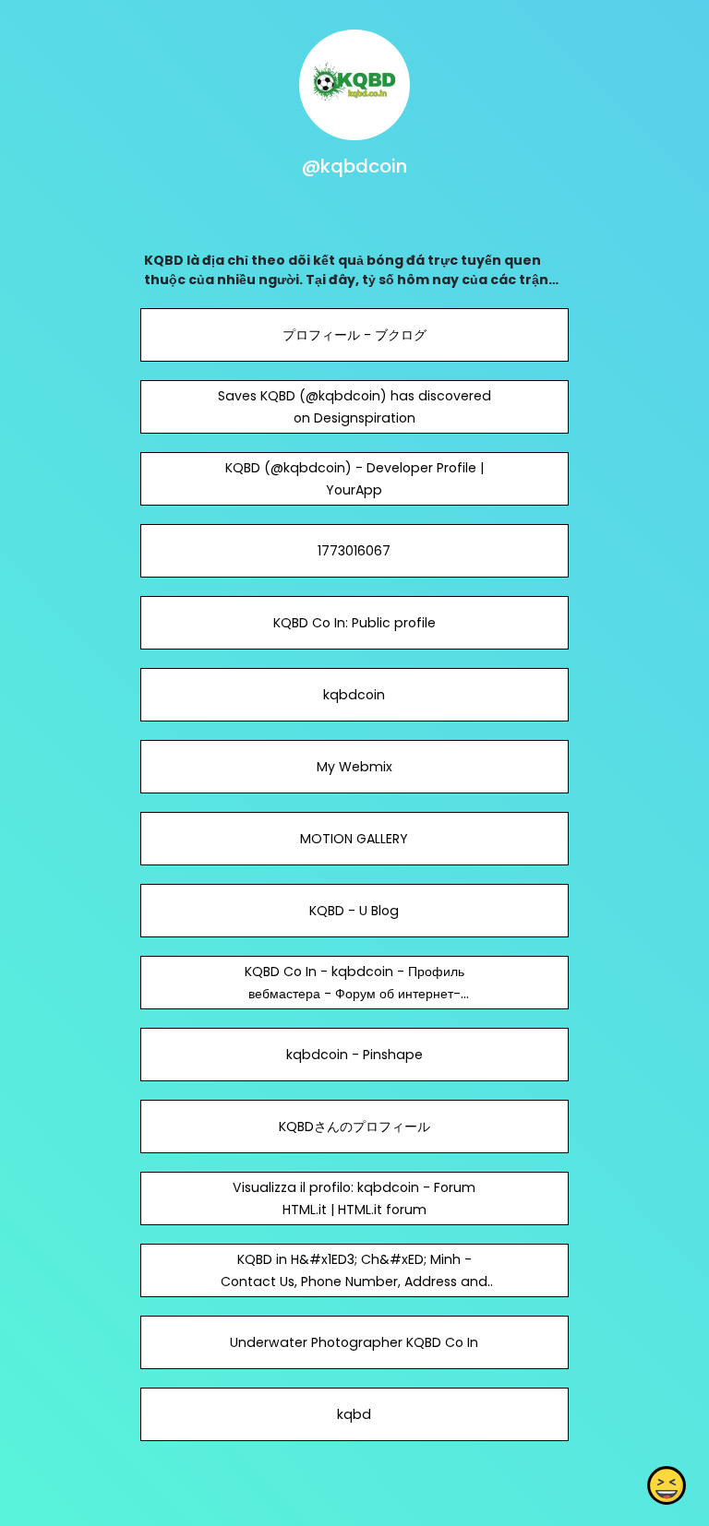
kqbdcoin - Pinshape (354, 1054)
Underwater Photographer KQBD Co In (354, 1342)
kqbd (354, 1414)
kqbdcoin (354, 695)
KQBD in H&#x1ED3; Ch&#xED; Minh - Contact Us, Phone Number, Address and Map (354, 1281)
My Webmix (354, 766)
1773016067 (354, 551)
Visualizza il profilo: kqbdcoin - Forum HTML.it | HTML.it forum (354, 1198)
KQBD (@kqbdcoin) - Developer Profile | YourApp (354, 479)
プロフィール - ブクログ (354, 335)
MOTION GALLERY (354, 838)
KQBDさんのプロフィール (354, 1126)
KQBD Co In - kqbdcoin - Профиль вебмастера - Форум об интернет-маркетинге (354, 993)
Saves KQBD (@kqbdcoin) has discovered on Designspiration (354, 407)
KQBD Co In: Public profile (354, 623)
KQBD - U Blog (354, 910)
